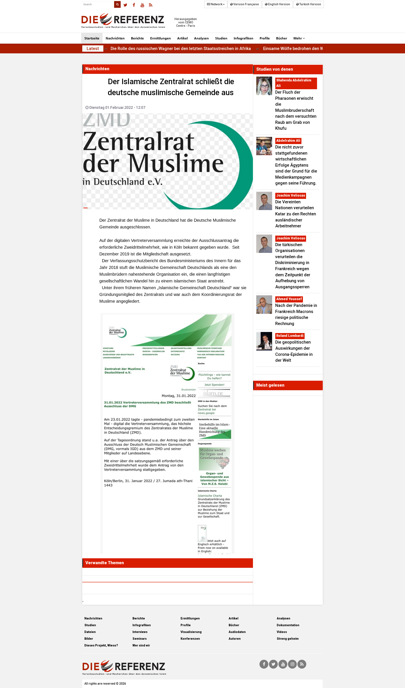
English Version (278, 4)
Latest (93, 48)
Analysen (201, 38)
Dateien (90, 632)
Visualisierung (191, 632)
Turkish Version (310, 4)
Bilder (88, 638)
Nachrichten (115, 38)
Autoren (235, 638)
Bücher (281, 38)
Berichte (137, 38)
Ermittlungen (160, 38)
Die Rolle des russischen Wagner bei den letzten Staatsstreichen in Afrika (200, 48)
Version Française (246, 4)
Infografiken (243, 38)
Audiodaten (237, 632)
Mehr (298, 38)
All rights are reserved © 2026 (105, 683)
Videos (282, 632)
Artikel (182, 38)
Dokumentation (288, 625)
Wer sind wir (141, 645)
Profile (265, 38)
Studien (221, 38)
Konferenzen (190, 638)
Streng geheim (288, 638)
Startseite (91, 38)
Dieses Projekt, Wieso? (101, 645)
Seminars (139, 638)
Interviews (139, 632)
